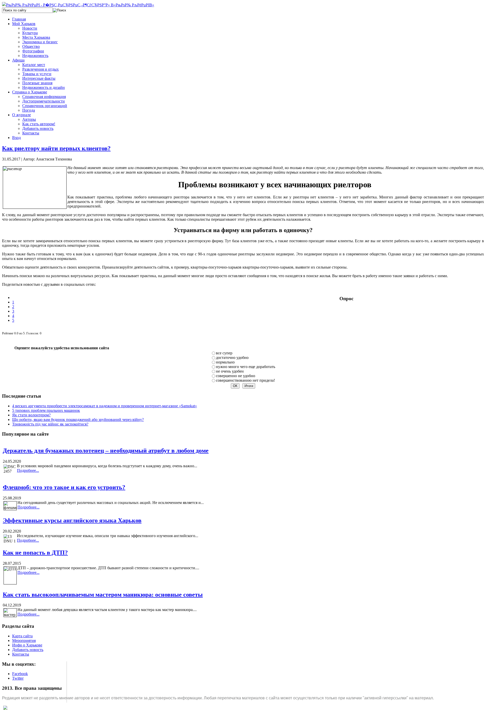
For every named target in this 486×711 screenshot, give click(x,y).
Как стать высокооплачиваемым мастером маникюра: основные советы (103, 594)
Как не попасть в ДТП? (35, 552)
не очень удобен (230, 371)
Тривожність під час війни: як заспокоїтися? (50, 424)
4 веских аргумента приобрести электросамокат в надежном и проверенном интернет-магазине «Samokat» (104, 406)
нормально (225, 362)
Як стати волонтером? (31, 415)
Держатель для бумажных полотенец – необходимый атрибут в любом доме (106, 450)
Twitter (18, 678)
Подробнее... (28, 470)
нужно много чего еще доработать (245, 366)
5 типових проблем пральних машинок (46, 410)
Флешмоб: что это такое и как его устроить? (64, 487)
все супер (224, 353)
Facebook (20, 674)
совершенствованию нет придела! (245, 380)
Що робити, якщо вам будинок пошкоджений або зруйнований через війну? (78, 419)
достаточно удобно (232, 357)
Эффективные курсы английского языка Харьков (72, 520)
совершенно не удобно (235, 376)
